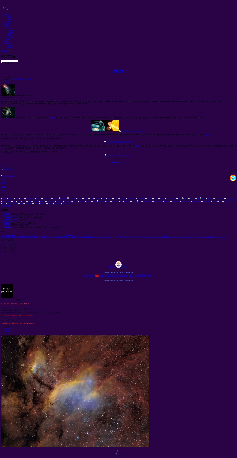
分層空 (3, 187)
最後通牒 (7, 39)
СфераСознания (171, 237)
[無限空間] (6, 11)
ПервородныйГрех (99, 237)
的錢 (43, 237)
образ (215, 237)
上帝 (18, 237)
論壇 (9, 35)
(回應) (3, 179)
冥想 (78, 237)
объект (223, 237)
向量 (28, 237)
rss (1, 65)
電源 (21, 79)
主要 (9, 19)
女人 (56, 237)
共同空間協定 (8, 169)
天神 (46, 237)
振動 (31, 237)
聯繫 (9, 17)
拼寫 (62, 237)
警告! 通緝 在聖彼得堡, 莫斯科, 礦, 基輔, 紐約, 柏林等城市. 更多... (118, 275)
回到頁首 (4, 190)
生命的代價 (12, 30)
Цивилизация (202, 237)
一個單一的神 (51, 237)
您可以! (6, 15)
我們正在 (84, 237)
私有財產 (118, 71)
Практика (107, 237)
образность (219, 237)
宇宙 (29, 79)
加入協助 (118, 266)
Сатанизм (157, 237)
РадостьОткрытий (150, 237)
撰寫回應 (7, 81)
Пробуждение (118, 236)
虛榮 (165, 237)
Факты (195, 237)
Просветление (140, 237)
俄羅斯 (10, 47)
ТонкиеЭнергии (188, 237)
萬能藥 (3, 183)
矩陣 (75, 237)
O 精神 (10, 37)
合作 (9, 21)
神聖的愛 (23, 237)
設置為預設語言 (6, 206)
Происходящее (129, 237)
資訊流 (6, 26)
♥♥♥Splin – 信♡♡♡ (118, 162)
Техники (181, 237)
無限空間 (4, 51)
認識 (89, 237)
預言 (9, 28)
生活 (25, 79)
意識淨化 (93, 237)
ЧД (206, 237)
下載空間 (11, 33)
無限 (10, 79)
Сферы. (176, 237)
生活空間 (52, 118)
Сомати (161, 237)
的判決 (6, 42)
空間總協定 (8, 331)
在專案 (6, 24)
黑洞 (209, 237)
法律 (137, 146)
